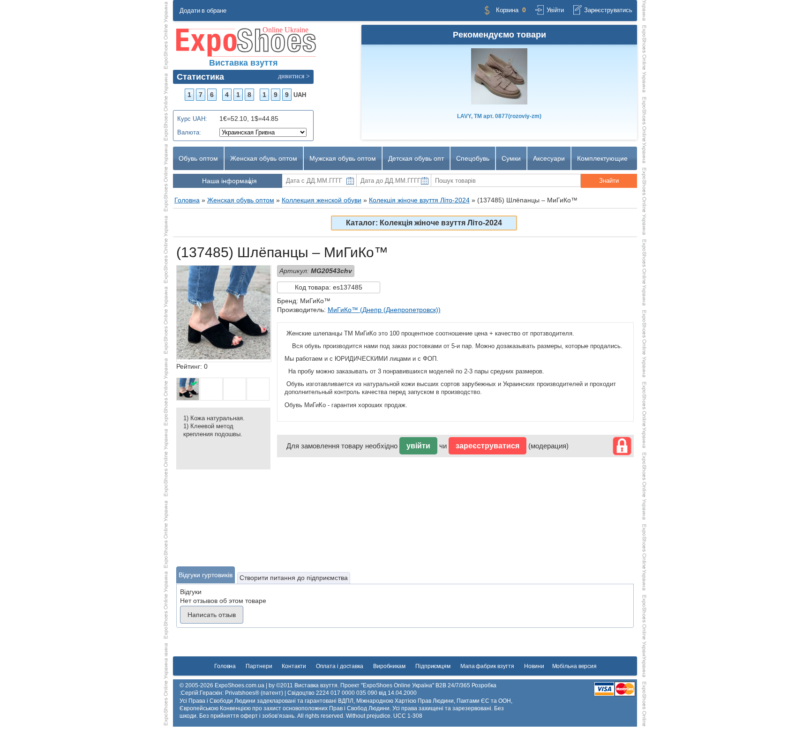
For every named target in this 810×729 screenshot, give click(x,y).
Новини (534, 666)
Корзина (507, 10)
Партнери (259, 666)
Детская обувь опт (416, 158)
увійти (418, 446)
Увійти (555, 10)
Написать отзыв (212, 614)
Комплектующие (602, 158)
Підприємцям (432, 666)
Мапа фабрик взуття (487, 666)
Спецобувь (472, 158)
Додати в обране (203, 10)
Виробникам (389, 666)
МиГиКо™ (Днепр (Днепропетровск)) (384, 309)
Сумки (511, 158)
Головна (225, 666)
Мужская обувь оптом (342, 158)
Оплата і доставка (339, 666)
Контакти (294, 666)
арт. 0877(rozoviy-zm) (499, 116)
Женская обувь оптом (263, 158)
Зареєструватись (608, 10)
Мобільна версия (574, 666)
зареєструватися (487, 446)
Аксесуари (549, 158)
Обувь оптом (198, 158)
